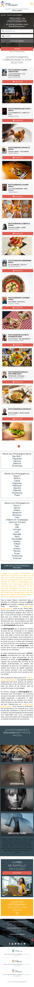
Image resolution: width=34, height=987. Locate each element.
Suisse (30, 930)
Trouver (17, 49)
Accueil (3, 15)
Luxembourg (25, 930)
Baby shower (8, 850)
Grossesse (10, 839)
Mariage (3, 839)
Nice (11, 925)
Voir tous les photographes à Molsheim (17, 567)
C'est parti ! (17, 873)
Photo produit (23, 841)
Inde (15, 930)
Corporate (5, 847)
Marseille (11, 923)
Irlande (11, 930)
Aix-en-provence (17, 923)
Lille (8, 925)
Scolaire (8, 848)
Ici (17, 912)
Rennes (25, 925)
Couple (30, 839)
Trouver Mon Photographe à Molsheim (13, 974)
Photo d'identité (17, 848)
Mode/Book (23, 843)
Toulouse (24, 923)
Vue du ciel (18, 847)
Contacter (19, 81)
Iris (14, 850)
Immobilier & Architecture (10, 841)
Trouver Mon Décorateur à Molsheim (12, 964)
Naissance (18, 839)
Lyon (6, 923)
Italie (14, 931)
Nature (25, 847)
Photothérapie (28, 848)
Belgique (19, 930)
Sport (12, 847)
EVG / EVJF (20, 850)
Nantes (15, 925)
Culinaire (12, 845)
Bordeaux (29, 923)
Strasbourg (19, 925)
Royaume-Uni (5, 930)
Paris (3, 923)
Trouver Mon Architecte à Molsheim (12, 954)
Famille (25, 839)
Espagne (19, 931)
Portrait (16, 843)
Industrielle (27, 845)
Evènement (19, 845)
